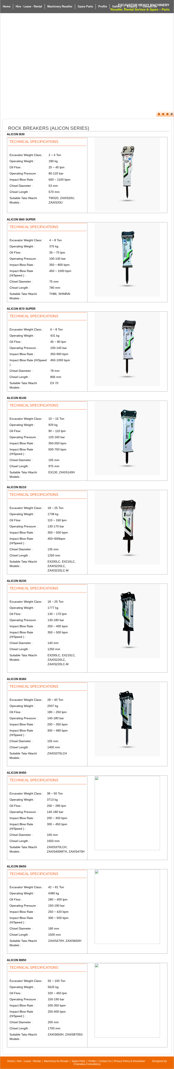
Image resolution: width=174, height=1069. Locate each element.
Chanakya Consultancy (87, 1064)
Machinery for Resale (56, 1061)
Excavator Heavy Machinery (143, 5)
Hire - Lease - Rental (29, 1061)
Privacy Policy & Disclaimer (129, 1061)
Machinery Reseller (59, 6)
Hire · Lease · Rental (29, 6)
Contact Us (104, 1061)
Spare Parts (85, 6)
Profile (102, 6)
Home (6, 6)
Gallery (117, 6)
